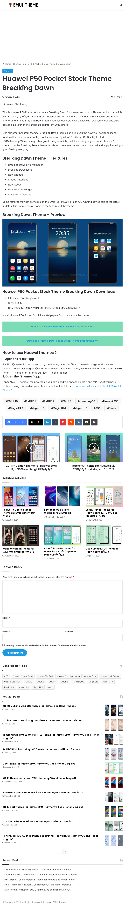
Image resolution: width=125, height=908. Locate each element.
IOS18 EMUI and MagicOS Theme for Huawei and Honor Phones (39, 706)
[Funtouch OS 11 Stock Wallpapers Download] (62, 496)
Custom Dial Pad (45, 676)
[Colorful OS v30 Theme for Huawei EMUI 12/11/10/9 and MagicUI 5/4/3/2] (62, 535)
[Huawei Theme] (23, 4)
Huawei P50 (110, 401)
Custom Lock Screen (109, 676)
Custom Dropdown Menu (68, 676)
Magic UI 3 (38, 408)
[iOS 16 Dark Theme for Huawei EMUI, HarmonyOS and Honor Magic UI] (114, 811)
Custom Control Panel (23, 676)
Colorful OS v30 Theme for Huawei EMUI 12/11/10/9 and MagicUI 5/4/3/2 (60, 551)
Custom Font (90, 676)
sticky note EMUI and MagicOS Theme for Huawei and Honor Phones (42, 720)
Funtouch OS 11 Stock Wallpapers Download (57, 511)
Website (69, 631)
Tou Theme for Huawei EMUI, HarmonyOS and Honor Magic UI (38, 821)
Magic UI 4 (59, 408)
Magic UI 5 (80, 408)
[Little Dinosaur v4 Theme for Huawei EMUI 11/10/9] (104, 535)
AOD (6, 676)
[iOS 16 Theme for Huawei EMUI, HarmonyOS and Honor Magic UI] (114, 783)
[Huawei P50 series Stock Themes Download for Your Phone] (20, 496)
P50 (98, 408)
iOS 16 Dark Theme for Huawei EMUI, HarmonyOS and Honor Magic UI (42, 807)
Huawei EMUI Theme (55, 902)
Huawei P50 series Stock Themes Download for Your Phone (18, 513)
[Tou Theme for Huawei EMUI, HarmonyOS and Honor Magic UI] (114, 826)
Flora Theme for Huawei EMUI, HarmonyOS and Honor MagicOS (37, 884)
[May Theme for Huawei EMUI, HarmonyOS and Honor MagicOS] (114, 768)
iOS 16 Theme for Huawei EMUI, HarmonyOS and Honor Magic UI (39, 778)
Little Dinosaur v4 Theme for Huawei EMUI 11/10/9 (102, 550)
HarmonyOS (87, 401)
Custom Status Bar (12, 682)
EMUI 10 (12, 401)
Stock (112, 408)
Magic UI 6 (38, 687)
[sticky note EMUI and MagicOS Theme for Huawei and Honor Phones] (114, 725)
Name (6, 617)
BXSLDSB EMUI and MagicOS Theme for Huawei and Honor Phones (41, 749)
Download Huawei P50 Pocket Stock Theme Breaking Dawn (62, 340)
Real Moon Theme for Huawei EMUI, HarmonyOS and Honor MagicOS (42, 792)
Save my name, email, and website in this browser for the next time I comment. (46, 645)
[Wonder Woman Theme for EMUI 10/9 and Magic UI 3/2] (20, 535)
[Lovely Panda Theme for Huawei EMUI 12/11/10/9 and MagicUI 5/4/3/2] (104, 496)
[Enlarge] (118, 223)
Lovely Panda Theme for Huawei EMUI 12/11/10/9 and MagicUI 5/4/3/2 (102, 513)
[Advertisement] (62, 37)
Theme (16, 64)
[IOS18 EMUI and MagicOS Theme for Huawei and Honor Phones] (114, 710)
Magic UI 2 (16, 408)
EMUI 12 (49, 401)
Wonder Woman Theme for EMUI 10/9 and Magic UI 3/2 (18, 550)
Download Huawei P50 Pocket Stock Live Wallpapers (62, 326)
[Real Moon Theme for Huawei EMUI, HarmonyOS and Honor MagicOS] (114, 797)
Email (6, 631)
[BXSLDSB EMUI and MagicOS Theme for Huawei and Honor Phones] (114, 754)
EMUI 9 (66, 401)
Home (7, 64)
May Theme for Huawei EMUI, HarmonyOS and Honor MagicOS (38, 763)
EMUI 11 (31, 401)
